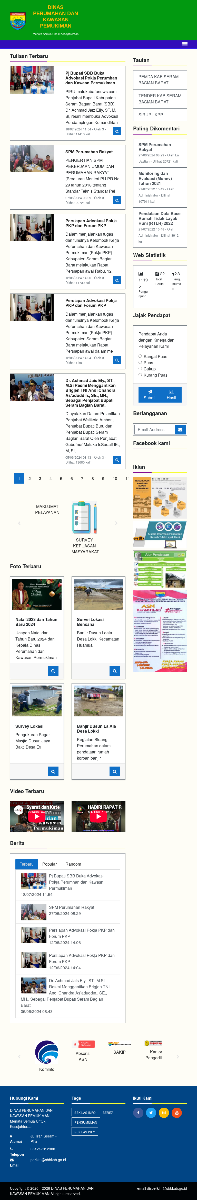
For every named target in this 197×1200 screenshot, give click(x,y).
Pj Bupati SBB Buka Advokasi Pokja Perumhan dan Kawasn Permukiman (91, 78)
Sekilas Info (84, 1132)
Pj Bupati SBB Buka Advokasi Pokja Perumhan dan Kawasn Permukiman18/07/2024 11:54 (62, 885)
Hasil (171, 398)
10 (115, 478)
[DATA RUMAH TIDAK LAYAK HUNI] (160, 535)
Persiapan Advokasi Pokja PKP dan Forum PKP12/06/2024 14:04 (82, 961)
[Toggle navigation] (185, 44)
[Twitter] (152, 1112)
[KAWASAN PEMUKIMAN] (160, 498)
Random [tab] (73, 864)
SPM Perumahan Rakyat (89, 152)
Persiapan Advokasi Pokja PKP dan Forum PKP (91, 223)
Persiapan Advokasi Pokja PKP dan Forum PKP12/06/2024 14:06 (82, 936)
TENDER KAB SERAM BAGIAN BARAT (160, 99)
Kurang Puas (156, 375)
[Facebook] (139, 1112)
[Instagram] (165, 1112)
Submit (150, 398)
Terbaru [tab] (27, 864)
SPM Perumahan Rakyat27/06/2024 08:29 (71, 910)
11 (127, 478)
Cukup (150, 369)
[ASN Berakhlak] (160, 632)
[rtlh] (160, 570)
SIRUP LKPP (151, 115)
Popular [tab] (49, 864)
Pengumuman (85, 1122)
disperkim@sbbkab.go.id (167, 1188)
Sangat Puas (155, 356)
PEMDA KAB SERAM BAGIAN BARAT (159, 80)
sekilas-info (84, 1112)
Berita (108, 1112)
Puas (148, 363)
